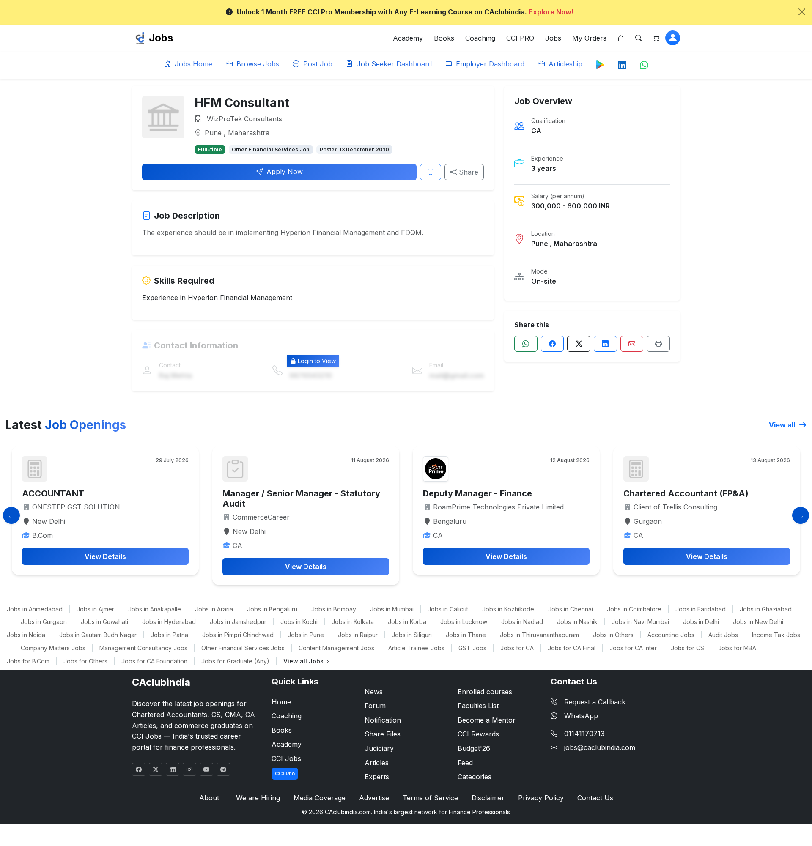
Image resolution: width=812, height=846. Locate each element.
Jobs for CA (517, 648)
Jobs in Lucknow (463, 621)
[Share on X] (578, 344)
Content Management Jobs (336, 648)
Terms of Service (430, 798)
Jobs (161, 38)
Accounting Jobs (670, 634)
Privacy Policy (541, 798)
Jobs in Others (613, 634)
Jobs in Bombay (333, 609)
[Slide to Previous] (11, 515)
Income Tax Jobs (776, 634)
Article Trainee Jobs (416, 648)
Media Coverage (320, 798)
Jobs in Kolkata (353, 621)
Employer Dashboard (489, 64)
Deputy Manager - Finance (477, 493)
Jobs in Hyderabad (169, 621)
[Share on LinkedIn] (605, 344)
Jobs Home (192, 64)
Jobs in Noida (26, 634)
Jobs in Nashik (577, 621)
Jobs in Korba (407, 621)
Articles (377, 762)
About (209, 798)
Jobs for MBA (737, 648)
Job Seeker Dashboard (393, 64)
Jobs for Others (85, 661)
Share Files (383, 734)
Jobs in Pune (306, 634)
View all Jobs (304, 661)
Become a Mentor (487, 720)
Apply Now (284, 171)
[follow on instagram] (189, 769)
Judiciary (379, 748)
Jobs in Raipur (358, 634)
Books (444, 38)
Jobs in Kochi (299, 621)
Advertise (374, 798)
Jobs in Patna (169, 634)
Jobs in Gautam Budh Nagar (98, 634)
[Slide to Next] (800, 515)
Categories (474, 776)
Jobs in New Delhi (758, 621)
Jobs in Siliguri (412, 634)
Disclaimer (488, 798)
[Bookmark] (430, 172)
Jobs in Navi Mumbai (640, 621)
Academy (408, 38)
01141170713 (584, 733)
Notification (383, 720)
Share (467, 172)
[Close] (802, 12)
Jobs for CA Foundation (154, 661)
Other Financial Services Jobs (243, 648)
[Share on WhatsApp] (526, 344)
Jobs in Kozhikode (508, 609)
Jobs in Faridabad (700, 609)
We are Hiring (258, 798)
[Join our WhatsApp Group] (644, 65)
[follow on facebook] (138, 769)
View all (783, 425)
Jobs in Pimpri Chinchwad (238, 634)
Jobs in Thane (466, 634)
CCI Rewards (478, 734)
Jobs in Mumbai (392, 609)
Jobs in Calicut (448, 609)
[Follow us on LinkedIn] (622, 65)
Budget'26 (474, 748)
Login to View (317, 360)
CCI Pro (285, 773)
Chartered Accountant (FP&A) (686, 493)
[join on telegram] (223, 769)
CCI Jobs (286, 758)
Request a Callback (594, 702)
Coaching (480, 38)
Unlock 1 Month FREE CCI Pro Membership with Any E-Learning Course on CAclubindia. (405, 12)
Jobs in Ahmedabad (35, 609)
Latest (65, 425)
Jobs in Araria (214, 609)
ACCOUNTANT (53, 493)
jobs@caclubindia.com (599, 747)
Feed (465, 762)
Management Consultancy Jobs (143, 648)
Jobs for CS (687, 648)
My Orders (589, 38)
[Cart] (656, 38)
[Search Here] (638, 38)
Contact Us (595, 798)
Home (281, 702)
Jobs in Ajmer (95, 609)
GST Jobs (472, 648)
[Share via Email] (632, 344)
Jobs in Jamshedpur (238, 621)
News (374, 691)
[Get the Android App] (600, 64)
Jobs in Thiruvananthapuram (539, 634)
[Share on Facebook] (552, 344)
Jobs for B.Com (28, 661)
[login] (672, 37)
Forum (375, 705)
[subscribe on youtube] (206, 769)
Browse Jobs (256, 64)
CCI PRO (520, 38)
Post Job (316, 64)
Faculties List (478, 705)
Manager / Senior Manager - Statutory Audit (301, 498)
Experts (377, 776)
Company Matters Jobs (53, 648)
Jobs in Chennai (570, 609)
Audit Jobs (723, 634)
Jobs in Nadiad (522, 621)
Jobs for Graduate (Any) (235, 661)
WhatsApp (581, 716)
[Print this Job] (658, 344)
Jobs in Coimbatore (634, 609)
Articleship (564, 64)
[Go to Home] (621, 38)
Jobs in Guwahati (104, 621)
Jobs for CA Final (571, 648)
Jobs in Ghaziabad (766, 609)
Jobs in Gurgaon (44, 621)
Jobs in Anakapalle (154, 609)
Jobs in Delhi (701, 621)
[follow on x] (155, 769)
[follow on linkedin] (172, 769)
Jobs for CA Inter (633, 648)
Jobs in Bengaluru (272, 609)
